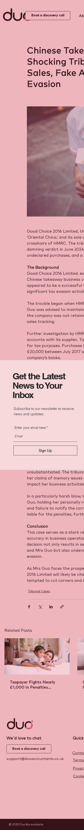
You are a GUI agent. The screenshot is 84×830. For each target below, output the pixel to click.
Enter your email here (30, 427)
